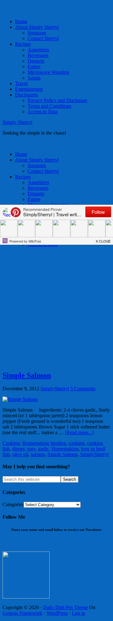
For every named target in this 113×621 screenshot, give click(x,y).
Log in (78, 613)
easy (31, 448)
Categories (13, 504)
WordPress (57, 613)
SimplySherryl (94, 454)
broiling (58, 443)
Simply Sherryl (17, 122)
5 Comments (82, 388)
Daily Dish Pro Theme (65, 607)
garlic (43, 448)
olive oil (20, 454)
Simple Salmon (27, 375)
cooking (76, 443)
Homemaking (35, 443)
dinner (18, 448)
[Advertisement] (56, 308)
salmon (38, 454)
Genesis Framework (22, 613)
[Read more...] (79, 432)
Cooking (11, 443)
